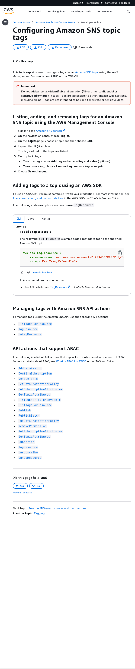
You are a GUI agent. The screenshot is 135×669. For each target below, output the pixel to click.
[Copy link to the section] (10, 117)
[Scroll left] (24, 11)
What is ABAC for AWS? (71, 361)
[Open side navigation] (5, 22)
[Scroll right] (115, 11)
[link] (91, 22)
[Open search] (128, 11)
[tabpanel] (72, 259)
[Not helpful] (28, 272)
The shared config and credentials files (38, 198)
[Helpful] (22, 272)
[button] (23, 61)
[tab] (18, 218)
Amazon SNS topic (87, 72)
